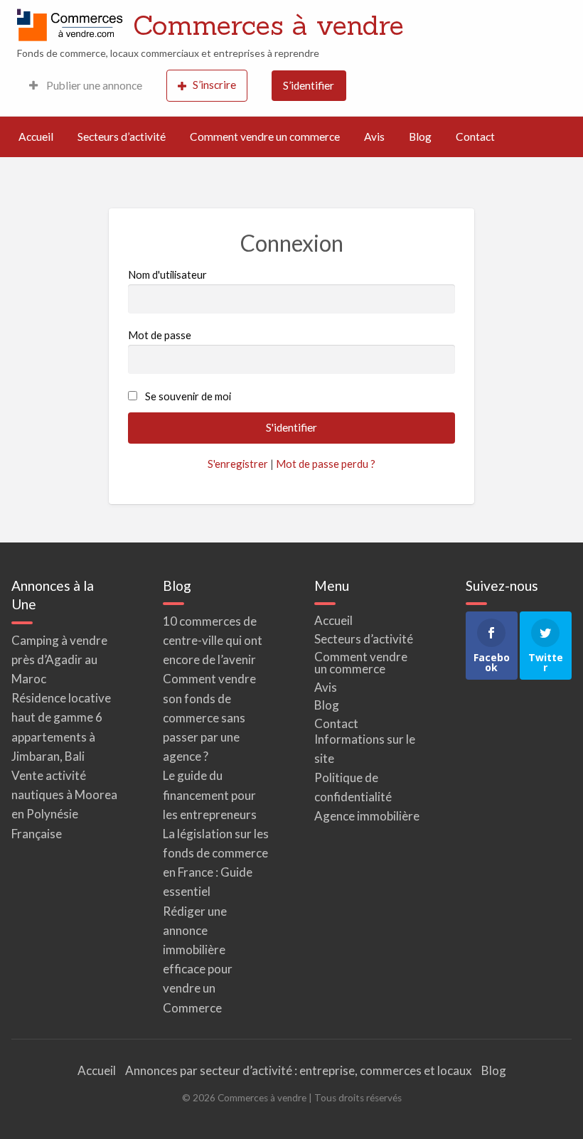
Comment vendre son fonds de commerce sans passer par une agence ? (209, 717)
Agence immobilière (366, 815)
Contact (475, 136)
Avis (374, 136)
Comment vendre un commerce (265, 136)
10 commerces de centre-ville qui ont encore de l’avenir (212, 640)
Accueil (35, 136)
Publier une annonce (93, 85)
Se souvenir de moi (188, 396)
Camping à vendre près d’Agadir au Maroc (59, 659)
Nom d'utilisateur (167, 274)
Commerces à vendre (268, 25)
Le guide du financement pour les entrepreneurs (210, 794)
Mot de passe (159, 334)
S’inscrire (214, 84)
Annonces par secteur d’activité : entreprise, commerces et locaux (298, 1070)
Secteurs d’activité (121, 136)
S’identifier (308, 85)
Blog (420, 136)
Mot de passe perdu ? (325, 463)
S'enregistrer (238, 463)
